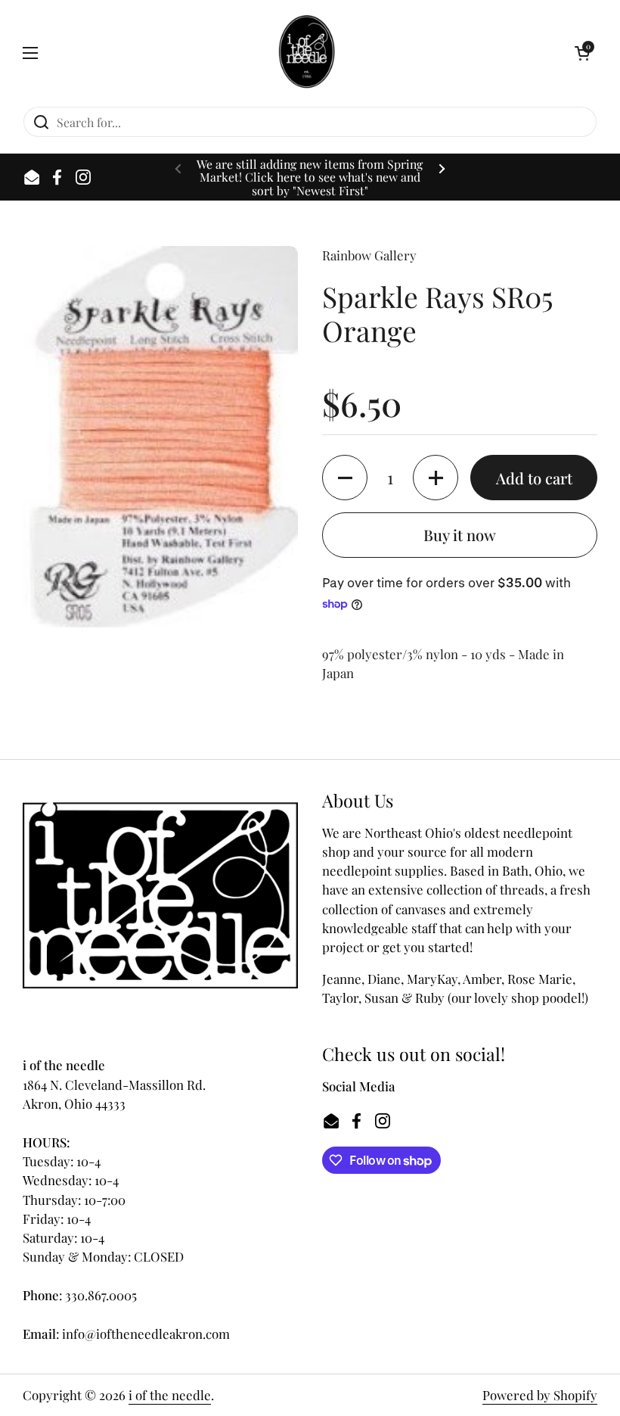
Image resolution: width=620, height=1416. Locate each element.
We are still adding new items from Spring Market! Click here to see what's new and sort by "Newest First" (310, 177)
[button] (582, 53)
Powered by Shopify (539, 1394)
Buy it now (459, 534)
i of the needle (170, 1394)
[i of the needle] (306, 53)
